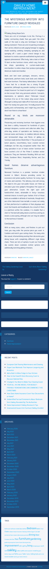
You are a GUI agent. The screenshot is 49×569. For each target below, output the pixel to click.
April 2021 (10, 451)
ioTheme (39, 567)
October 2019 (12, 504)
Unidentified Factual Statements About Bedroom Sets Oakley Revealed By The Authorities (24, 401)
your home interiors (22, 557)
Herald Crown (26, 27)
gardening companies (10, 542)
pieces (26, 551)
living (29, 545)
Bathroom (7, 529)
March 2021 (11, 454)
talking (33, 554)
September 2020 (13, 472)
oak (6, 550)
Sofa (16, 554)
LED (20, 546)
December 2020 (12, 463)
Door (37, 534)
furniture (25, 258)
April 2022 (10, 434)
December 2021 (12, 437)
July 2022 (10, 431)
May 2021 (10, 449)
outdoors (19, 551)
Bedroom (31, 528)
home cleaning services (25, 542)
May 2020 (10, 483)
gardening (35, 539)
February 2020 (12, 492)
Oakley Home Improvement (24, 7)
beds (38, 528)
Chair (41, 529)
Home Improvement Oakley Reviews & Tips (22, 405)
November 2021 (12, 440)
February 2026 (12, 428)
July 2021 (10, 443)
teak (36, 554)
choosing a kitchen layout (28, 532)
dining (32, 535)
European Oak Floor (9, 539)
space (20, 554)
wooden (11, 557)
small (12, 554)
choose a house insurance (15, 532)
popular (30, 551)
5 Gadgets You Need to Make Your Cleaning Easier (25, 382)
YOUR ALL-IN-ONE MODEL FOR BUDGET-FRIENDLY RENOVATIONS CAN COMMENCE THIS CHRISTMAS (25, 387)
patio (22, 550)
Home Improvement (14, 343)
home (17, 542)
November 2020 (13, 466)
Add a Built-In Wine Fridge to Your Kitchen (22, 373)
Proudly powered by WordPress (16, 567)
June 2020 (10, 480)
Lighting (24, 546)
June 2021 (10, 446)
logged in (13, 279)
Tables (28, 554)
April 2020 (10, 486)
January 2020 (12, 495)
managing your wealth (38, 546)
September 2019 (13, 507)
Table (24, 554)
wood (6, 557)
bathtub (24, 529)
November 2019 (12, 501)
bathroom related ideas (16, 529)
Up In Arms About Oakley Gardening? (38, 268)
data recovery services (23, 535)
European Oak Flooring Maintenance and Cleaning (25, 364)
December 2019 (12, 498)
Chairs (7, 531)
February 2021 (12, 457)
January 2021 (11, 460)
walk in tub (41, 554)
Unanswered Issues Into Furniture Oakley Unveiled (25, 408)
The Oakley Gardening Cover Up (12, 268)
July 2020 (10, 478)
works (15, 557)
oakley (31, 258)
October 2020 (12, 469)
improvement (12, 545)
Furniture (14, 258)
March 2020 (11, 489)
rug (10, 554)
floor (17, 539)
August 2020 (11, 475)
